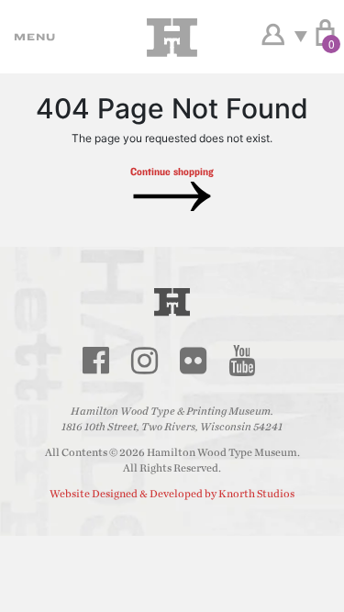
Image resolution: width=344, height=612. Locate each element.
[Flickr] (193, 360)
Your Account (273, 35)
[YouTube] (242, 360)
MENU (32, 36)
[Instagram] (144, 360)
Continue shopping (172, 171)
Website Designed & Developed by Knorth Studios (172, 493)
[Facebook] (96, 360)
